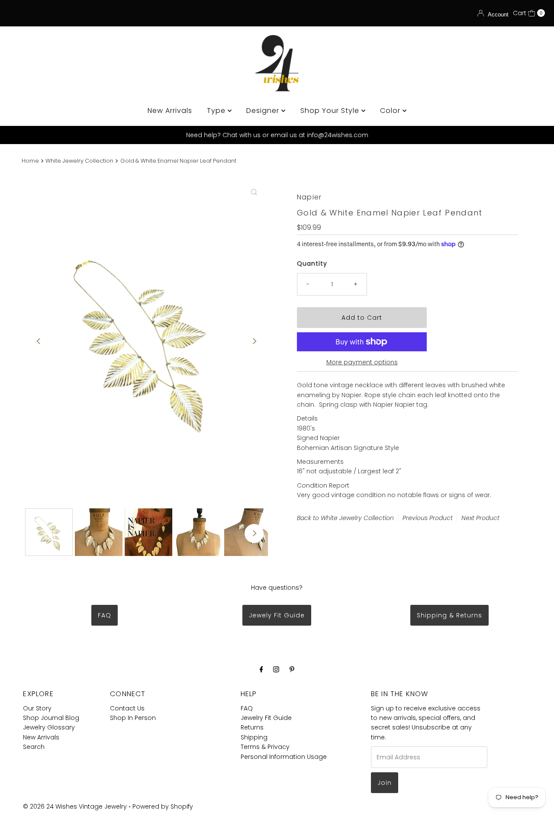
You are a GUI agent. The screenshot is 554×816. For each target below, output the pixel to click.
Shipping (254, 737)
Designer (263, 111)
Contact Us (127, 708)
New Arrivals (170, 111)
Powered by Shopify (162, 806)
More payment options (362, 362)
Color (391, 111)
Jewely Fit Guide (277, 615)
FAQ (104, 615)
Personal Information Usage (284, 756)
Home (30, 160)
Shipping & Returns (449, 615)
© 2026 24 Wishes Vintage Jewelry (76, 806)
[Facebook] (261, 669)
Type (217, 111)
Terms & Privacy (265, 746)
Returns (252, 727)
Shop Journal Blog (51, 717)
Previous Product (428, 518)
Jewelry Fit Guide (266, 717)
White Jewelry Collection (79, 160)
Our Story (37, 708)
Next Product (480, 518)
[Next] (254, 340)
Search (34, 746)
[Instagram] (276, 669)
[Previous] (38, 340)
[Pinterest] (292, 669)
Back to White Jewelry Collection (345, 518)
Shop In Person (133, 717)
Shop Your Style (330, 111)
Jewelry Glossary (49, 727)
